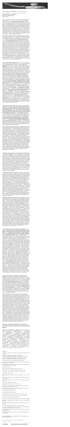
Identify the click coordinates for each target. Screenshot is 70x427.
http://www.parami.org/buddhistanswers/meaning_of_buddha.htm (11, 358)
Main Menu (5, 424)
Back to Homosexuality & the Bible (19, 424)
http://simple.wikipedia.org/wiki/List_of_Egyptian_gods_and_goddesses (12, 356)
